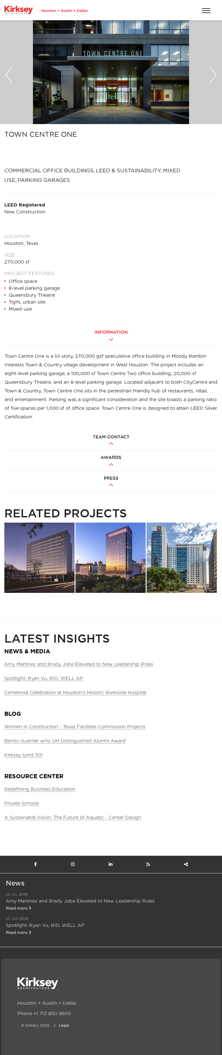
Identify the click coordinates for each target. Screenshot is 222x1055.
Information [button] (111, 332)
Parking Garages (44, 180)
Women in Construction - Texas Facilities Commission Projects (74, 726)
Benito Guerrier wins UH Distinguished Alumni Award (65, 740)
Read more (17, 908)
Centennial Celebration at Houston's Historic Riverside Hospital (75, 692)
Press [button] (111, 478)
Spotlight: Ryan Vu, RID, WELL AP (43, 678)
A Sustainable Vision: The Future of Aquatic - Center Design (72, 817)
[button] (9, 73)
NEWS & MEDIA (27, 651)
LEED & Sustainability (128, 170)
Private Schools (21, 803)
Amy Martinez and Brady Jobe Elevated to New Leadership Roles (78, 664)
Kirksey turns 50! (23, 754)
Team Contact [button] (111, 437)
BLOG (12, 713)
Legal (64, 1025)
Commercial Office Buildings (49, 170)
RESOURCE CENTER (33, 776)
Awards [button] (111, 457)
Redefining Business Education (39, 789)
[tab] (111, 336)
